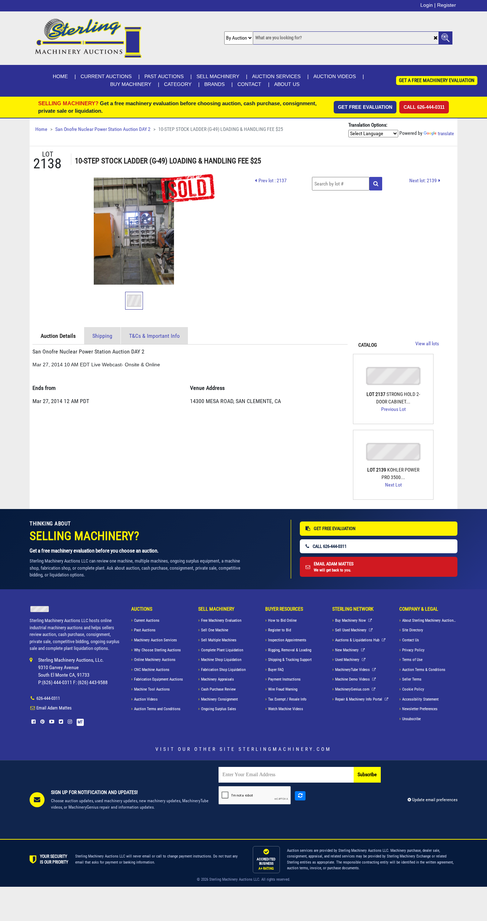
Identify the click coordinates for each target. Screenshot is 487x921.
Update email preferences (434, 799)
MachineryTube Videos (353, 669)
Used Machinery (347, 659)
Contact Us (410, 640)
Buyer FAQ (276, 669)
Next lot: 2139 (423, 180)
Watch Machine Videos (285, 709)
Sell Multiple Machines (218, 640)
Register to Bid (279, 630)
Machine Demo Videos (353, 679)
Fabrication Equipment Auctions (158, 679)
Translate (446, 133)
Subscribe (367, 775)
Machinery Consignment (219, 699)
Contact (249, 84)
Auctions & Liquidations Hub (357, 640)
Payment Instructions (284, 679)
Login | (428, 5)
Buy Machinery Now (351, 620)
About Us (286, 84)
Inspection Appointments (287, 640)
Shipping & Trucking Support (290, 659)
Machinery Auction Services (155, 640)
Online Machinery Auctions (154, 659)
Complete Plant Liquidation (222, 650)
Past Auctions (164, 76)
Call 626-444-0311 (424, 107)
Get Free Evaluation (365, 107)
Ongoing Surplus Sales (218, 709)
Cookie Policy (413, 689)
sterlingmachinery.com (285, 749)
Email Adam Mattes (54, 708)
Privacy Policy (413, 650)
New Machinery (347, 650)
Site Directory (412, 630)
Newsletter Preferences (419, 709)
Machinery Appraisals (217, 679)
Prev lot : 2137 (272, 180)
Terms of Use (412, 659)
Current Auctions (106, 76)
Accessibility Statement (420, 699)
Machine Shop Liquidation (221, 659)
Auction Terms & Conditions (423, 669)
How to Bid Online (282, 620)
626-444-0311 (48, 698)
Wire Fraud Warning (282, 689)
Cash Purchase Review (218, 689)
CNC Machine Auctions (151, 669)
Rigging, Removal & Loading (289, 650)
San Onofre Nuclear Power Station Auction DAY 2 (102, 129)
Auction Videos (334, 76)
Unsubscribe (411, 719)
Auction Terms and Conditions (157, 709)
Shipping (102, 335)
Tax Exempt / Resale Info (287, 699)
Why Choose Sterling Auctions (157, 650)
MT (80, 722)
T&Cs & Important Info (154, 335)
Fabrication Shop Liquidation (223, 669)
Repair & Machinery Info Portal (359, 699)
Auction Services (276, 76)
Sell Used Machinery (351, 630)
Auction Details (58, 335)
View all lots (427, 344)
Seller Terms (411, 679)
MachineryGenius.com (352, 689)
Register (446, 5)
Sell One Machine (214, 630)
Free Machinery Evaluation (221, 620)
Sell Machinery (217, 76)
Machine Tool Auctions (152, 689)
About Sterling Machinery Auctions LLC (429, 620)
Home (60, 76)
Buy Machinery (130, 84)
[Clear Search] (435, 38)
